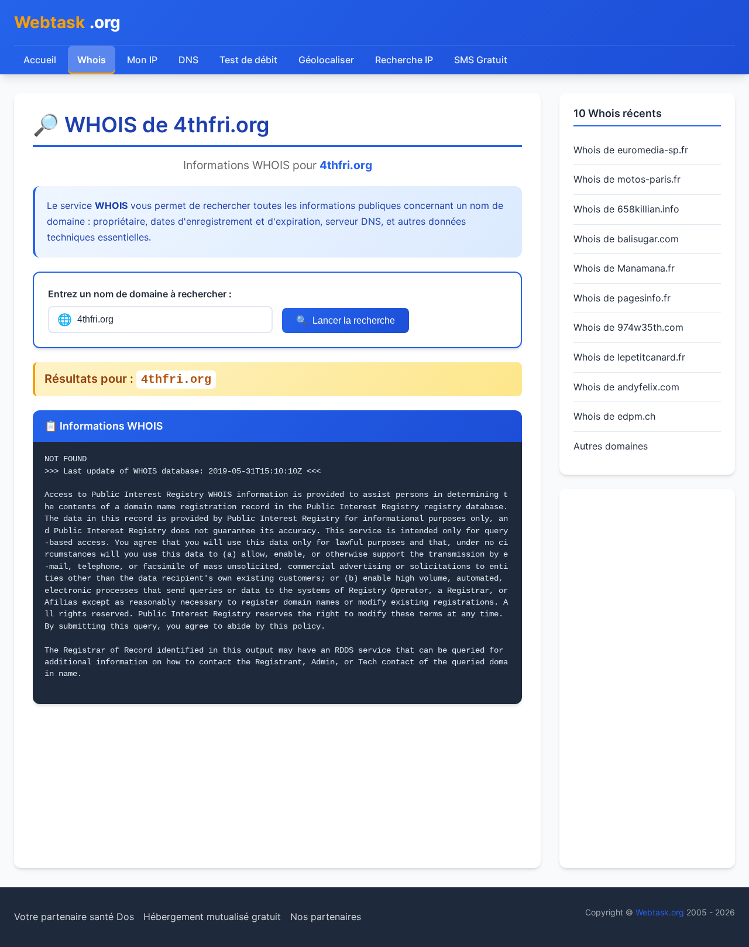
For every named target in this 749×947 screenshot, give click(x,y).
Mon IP (142, 60)
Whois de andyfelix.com (626, 387)
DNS (188, 60)
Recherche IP (404, 60)
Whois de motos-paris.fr (627, 179)
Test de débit (248, 60)
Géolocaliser (326, 60)
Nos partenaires (325, 916)
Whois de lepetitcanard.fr (629, 357)
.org (67, 22)
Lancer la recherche (345, 320)
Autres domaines (610, 446)
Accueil (39, 60)
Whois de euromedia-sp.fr (630, 150)
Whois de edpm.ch (614, 416)
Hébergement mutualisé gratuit (212, 916)
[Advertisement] (647, 678)
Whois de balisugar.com (626, 239)
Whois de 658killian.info (626, 209)
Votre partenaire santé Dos (74, 916)
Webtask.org (659, 912)
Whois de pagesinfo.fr (622, 298)
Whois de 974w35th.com (628, 327)
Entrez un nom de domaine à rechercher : (140, 294)
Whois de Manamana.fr (624, 268)
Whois (91, 60)
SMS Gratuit (480, 60)
